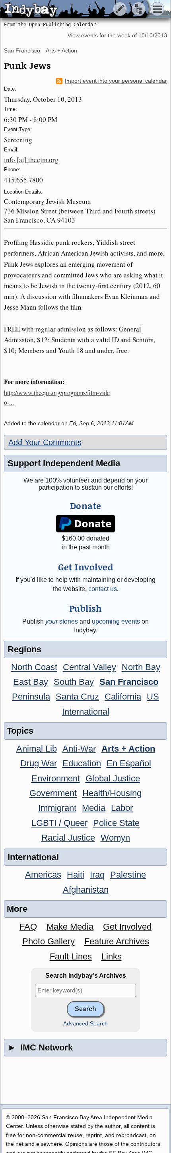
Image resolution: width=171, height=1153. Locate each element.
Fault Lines (71, 956)
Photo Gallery (48, 941)
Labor (122, 808)
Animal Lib (36, 749)
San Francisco (22, 50)
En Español (129, 763)
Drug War (38, 763)
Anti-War (79, 749)
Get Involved (127, 927)
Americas (43, 875)
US (153, 696)
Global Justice (113, 778)
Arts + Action (61, 50)
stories (61, 621)
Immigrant (57, 808)
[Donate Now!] (85, 524)
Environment (55, 778)
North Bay (141, 667)
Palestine (128, 875)
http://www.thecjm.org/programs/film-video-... (57, 397)
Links (111, 956)
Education (81, 763)
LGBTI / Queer (59, 823)
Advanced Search (85, 1024)
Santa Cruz (77, 696)
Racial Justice (68, 838)
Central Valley (89, 667)
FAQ (28, 927)
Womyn (115, 838)
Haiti (75, 875)
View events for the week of (117, 36)
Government (53, 793)
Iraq (97, 875)
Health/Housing (112, 793)
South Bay (74, 682)
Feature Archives (116, 941)
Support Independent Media (64, 463)
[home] (74, 9)
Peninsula (31, 696)
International (85, 712)
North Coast (34, 667)
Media (93, 808)
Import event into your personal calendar (116, 81)
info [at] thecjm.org (31, 159)
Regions (24, 649)
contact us (102, 588)
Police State (116, 823)
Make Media (70, 927)
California (123, 696)
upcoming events (116, 621)
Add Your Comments (45, 442)
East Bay (30, 682)
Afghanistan (86, 890)
